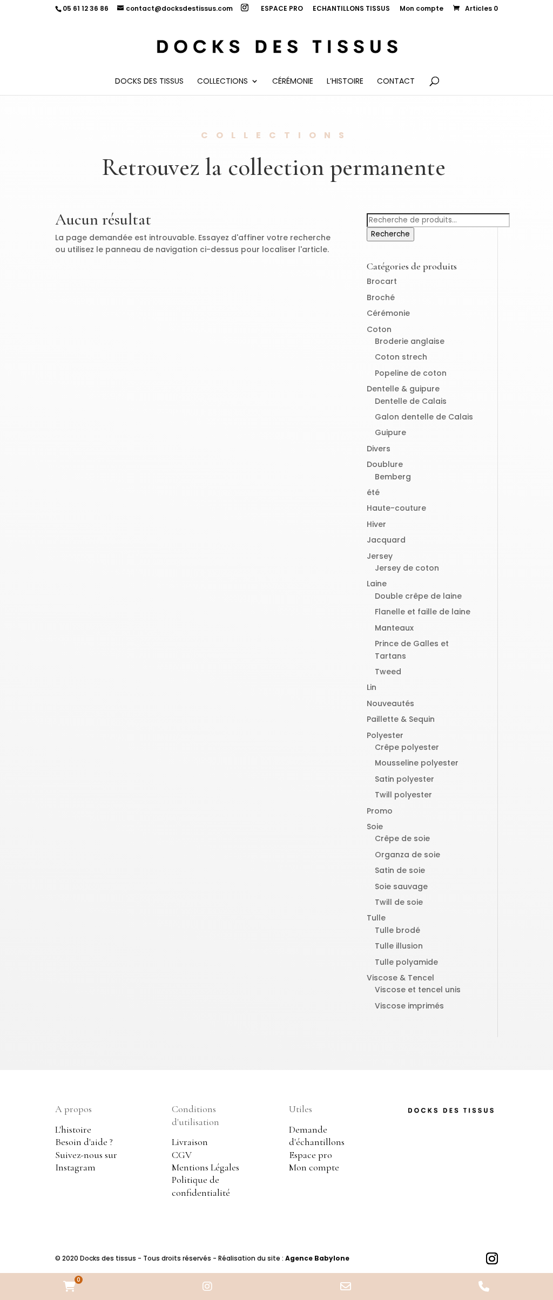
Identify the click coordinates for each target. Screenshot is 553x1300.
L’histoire (345, 81)
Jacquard (386, 539)
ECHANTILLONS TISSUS (351, 9)
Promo (380, 810)
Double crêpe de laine (418, 596)
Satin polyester (404, 779)
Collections (222, 81)
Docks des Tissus (149, 81)
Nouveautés (390, 703)
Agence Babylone (317, 1258)
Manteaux (394, 627)
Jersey (380, 556)
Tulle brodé (397, 930)
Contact (396, 81)
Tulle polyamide (406, 962)
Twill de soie (399, 902)
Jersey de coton (407, 568)
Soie (375, 826)
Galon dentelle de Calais (424, 416)
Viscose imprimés (409, 1005)
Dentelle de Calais (411, 401)
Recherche (390, 234)
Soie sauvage (401, 886)
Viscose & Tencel (400, 977)
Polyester (385, 735)
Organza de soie (407, 854)
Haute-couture (396, 508)
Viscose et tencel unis (418, 989)
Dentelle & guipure (403, 388)
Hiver (376, 524)
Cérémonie (292, 81)
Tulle (376, 917)
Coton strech (401, 356)
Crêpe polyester (407, 747)
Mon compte (421, 9)
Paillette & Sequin (401, 719)
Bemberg (393, 476)
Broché (381, 297)
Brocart (382, 281)
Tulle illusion (399, 945)
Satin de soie (400, 870)
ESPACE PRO (282, 9)
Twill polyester (403, 794)
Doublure (385, 464)
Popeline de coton (411, 373)
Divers (378, 448)
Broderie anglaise (409, 341)
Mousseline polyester (416, 762)
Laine (377, 583)
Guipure (390, 432)
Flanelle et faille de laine (422, 611)
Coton (379, 329)
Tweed (388, 671)
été (373, 492)
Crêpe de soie (402, 838)
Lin (371, 687)
